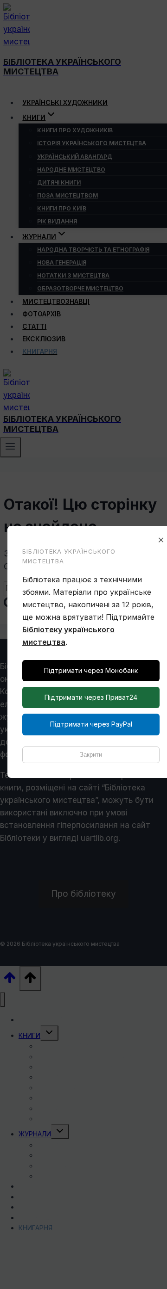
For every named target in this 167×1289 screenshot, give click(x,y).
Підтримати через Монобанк (91, 670)
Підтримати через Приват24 (91, 697)
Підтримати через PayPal (91, 724)
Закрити (91, 754)
